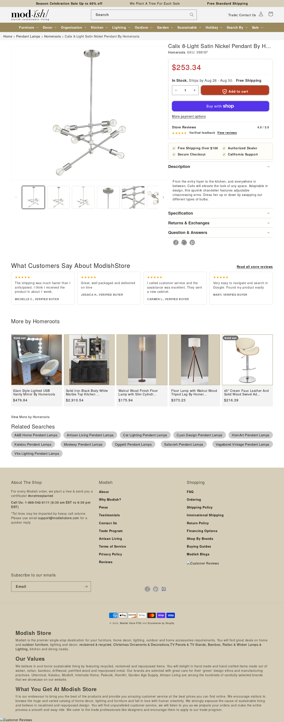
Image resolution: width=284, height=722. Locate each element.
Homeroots (176, 52)
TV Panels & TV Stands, (188, 644)
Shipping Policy (200, 507)
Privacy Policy (110, 554)
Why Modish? (110, 499)
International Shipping (205, 515)
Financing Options (202, 531)
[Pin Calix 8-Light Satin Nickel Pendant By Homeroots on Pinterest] (191, 242)
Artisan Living (110, 538)
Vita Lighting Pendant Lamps (36, 453)
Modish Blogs (198, 554)
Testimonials (109, 515)
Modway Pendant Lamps (83, 444)
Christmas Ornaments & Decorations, (141, 644)
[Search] (192, 15)
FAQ (190, 491)
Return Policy (198, 523)
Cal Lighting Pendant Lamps (145, 435)
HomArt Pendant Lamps (251, 435)
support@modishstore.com (58, 518)
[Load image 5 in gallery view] (133, 197)
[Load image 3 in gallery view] (83, 197)
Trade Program (111, 531)
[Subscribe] (86, 586)
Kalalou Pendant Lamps (33, 444)
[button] (271, 14)
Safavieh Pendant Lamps (183, 444)
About (104, 491)
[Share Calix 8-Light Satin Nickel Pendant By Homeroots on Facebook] (174, 242)
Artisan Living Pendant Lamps (90, 435)
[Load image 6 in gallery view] (158, 197)
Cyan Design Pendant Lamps (200, 435)
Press (103, 507)
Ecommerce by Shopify (161, 623)
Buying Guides (199, 546)
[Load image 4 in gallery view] (108, 197)
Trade (232, 15)
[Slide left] (16, 197)
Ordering (194, 499)
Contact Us (247, 15)
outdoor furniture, (35, 644)
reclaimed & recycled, (95, 644)
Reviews (105, 562)
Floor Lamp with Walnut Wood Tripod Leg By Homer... (194, 392)
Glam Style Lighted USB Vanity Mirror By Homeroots (34, 392)
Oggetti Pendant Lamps (133, 444)
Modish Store (127, 623)
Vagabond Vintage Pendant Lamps (243, 444)
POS (139, 623)
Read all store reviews (255, 266)
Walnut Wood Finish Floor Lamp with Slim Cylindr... (138, 392)
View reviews (227, 133)
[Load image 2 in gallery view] (58, 197)
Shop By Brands (200, 538)
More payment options (189, 116)
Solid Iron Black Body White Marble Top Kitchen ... (87, 392)
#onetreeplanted (40, 495)
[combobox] (144, 15)
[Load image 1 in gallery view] (33, 197)
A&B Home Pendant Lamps (35, 435)
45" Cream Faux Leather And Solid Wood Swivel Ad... (246, 392)
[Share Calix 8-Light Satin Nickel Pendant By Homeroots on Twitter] (183, 242)
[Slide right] (163, 197)
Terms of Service (112, 546)
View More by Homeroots (30, 417)
